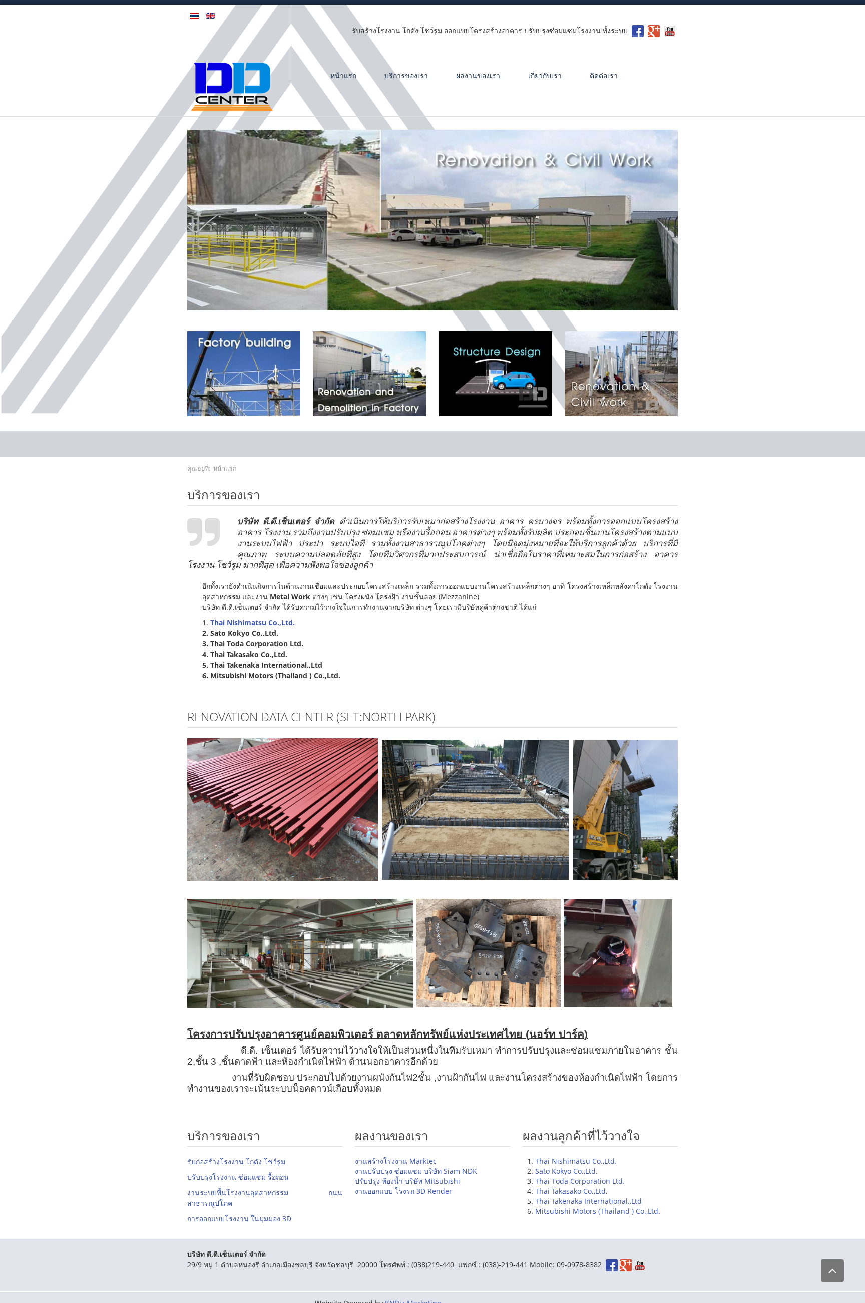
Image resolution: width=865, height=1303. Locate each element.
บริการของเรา (406, 75)
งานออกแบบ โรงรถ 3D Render (403, 1191)
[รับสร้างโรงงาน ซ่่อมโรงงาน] (638, 30)
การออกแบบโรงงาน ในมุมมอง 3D (239, 1218)
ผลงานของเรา (478, 75)
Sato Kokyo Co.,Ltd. (566, 1171)
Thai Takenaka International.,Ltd (588, 1201)
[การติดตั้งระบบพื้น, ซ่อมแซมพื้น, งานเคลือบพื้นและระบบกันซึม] (621, 373)
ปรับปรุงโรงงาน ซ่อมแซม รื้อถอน (238, 1177)
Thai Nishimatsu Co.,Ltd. (576, 1161)
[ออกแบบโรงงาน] (495, 373)
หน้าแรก (343, 75)
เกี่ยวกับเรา (545, 75)
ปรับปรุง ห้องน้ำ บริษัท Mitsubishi (407, 1181)
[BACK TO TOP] (832, 1270)
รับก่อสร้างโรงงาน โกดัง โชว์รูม (236, 1161)
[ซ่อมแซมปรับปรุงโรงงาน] (369, 373)
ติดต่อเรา (604, 75)
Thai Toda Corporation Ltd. (580, 1181)
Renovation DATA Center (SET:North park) (311, 716)
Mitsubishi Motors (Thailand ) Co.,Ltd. (597, 1211)
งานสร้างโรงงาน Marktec (396, 1161)
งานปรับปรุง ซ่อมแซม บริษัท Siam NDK (416, 1171)
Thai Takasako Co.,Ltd (570, 1191)
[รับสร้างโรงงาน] (654, 30)
